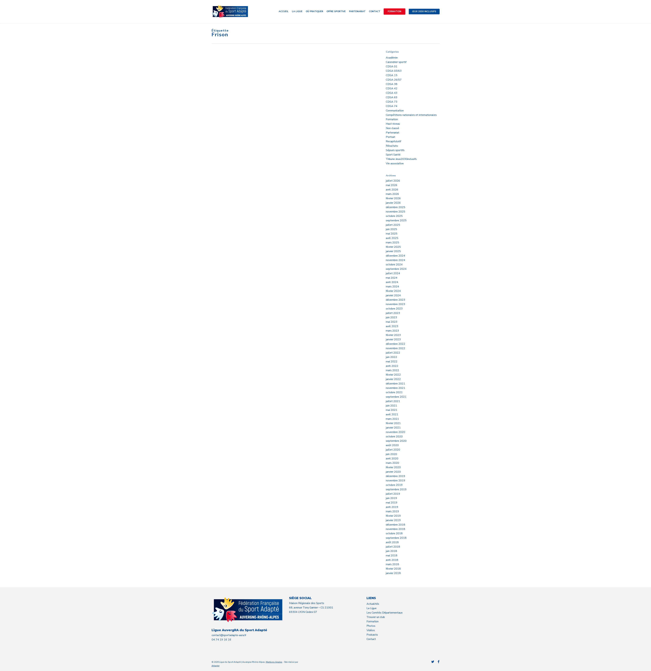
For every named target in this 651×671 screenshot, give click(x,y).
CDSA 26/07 (394, 79)
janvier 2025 (393, 251)
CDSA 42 (391, 88)
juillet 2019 (393, 493)
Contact (371, 639)
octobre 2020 (394, 436)
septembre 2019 (396, 489)
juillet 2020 (393, 449)
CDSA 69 (391, 97)
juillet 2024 (393, 273)
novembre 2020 (395, 432)
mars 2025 (392, 242)
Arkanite (215, 665)
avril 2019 (392, 507)
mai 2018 (391, 555)
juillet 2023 (393, 313)
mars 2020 (392, 462)
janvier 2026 (393, 202)
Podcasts (372, 634)
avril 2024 (392, 282)
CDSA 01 (391, 66)
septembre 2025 (396, 220)
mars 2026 (392, 194)
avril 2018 (392, 559)
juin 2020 (391, 454)
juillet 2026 (393, 180)
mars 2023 (392, 330)
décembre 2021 (395, 383)
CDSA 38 (391, 84)
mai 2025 (391, 233)
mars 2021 (392, 418)
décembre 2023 (395, 299)
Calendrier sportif (396, 62)
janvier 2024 (393, 295)
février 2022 (393, 374)
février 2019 (393, 515)
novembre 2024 (395, 260)
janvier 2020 (393, 471)
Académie (392, 57)
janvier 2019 (393, 520)
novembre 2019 (395, 480)
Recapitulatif (393, 141)
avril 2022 (392, 365)
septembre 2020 (396, 440)
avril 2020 (392, 458)
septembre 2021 (396, 396)
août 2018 (392, 542)
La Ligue (372, 608)
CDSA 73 (391, 101)
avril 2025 (392, 238)
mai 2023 (391, 321)
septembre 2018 (396, 537)
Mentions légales (274, 662)
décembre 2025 (395, 207)
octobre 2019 (394, 485)
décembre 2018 (395, 524)
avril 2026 (392, 189)
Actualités (373, 603)
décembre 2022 (395, 343)
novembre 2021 (395, 388)
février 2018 (393, 568)
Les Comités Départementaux (384, 612)
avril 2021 (392, 414)
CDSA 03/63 (394, 70)
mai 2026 (391, 185)
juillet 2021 (393, 401)
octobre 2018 (394, 533)
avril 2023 (392, 326)
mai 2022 (391, 361)
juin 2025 (391, 229)
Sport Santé (393, 154)
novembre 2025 (395, 211)
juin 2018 (391, 551)
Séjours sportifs (395, 150)
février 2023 (393, 335)
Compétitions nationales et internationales (411, 114)
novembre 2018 (395, 529)
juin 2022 (391, 357)
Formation (392, 119)
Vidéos (371, 630)
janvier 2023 (393, 339)
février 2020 (393, 467)
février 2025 (393, 246)
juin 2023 (391, 317)
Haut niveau (393, 123)
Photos (371, 625)
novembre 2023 (395, 304)
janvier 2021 (393, 427)
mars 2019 (392, 511)
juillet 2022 (393, 352)
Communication (395, 110)
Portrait (390, 137)
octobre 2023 (394, 308)
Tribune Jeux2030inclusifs (401, 159)
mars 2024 (392, 286)
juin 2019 (391, 498)
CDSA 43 (391, 92)
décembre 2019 (395, 476)
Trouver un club (376, 617)
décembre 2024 (395, 255)
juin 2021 (391, 405)
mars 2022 (392, 370)
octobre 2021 (394, 392)
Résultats (392, 145)
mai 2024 (391, 277)
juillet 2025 (393, 224)
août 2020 (392, 445)
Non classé (392, 128)
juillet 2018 (393, 546)
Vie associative (395, 163)
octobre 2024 (394, 264)
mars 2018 (392, 564)
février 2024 (393, 291)
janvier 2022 (393, 379)
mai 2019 (391, 502)
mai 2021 (391, 410)
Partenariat (392, 132)
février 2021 (393, 423)
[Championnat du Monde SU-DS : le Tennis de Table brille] (239, 84)
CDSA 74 (391, 106)
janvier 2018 (393, 573)
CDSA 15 (391, 75)
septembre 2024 (396, 268)
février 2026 (393, 198)
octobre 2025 (394, 216)
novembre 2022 (395, 348)
